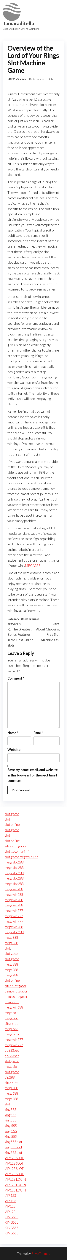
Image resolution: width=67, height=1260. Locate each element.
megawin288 (14, 889)
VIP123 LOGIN (15, 1179)
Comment (15, 678)
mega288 (11, 964)
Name (12, 733)
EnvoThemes (40, 1253)
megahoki (11, 1013)
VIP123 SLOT (14, 1158)
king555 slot (13, 1142)
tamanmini (38, 78)
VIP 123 (10, 1195)
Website (13, 750)
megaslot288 (14, 862)
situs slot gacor (15, 846)
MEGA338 (32, 565)
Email (38, 733)
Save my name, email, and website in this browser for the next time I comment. (32, 775)
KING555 (11, 1217)
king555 (10, 1109)
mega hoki (12, 1034)
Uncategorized (30, 618)
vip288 (10, 1077)
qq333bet (12, 1050)
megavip (11, 1066)
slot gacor (12, 814)
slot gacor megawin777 (21, 857)
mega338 (11, 937)
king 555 (11, 1126)
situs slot (11, 1023)
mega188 (11, 1088)
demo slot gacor (16, 991)
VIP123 (10, 1206)
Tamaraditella (18, 23)
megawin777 (14, 910)
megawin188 (14, 1007)
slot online (12, 824)
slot (7, 819)
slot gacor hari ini (17, 851)
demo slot (12, 1002)
